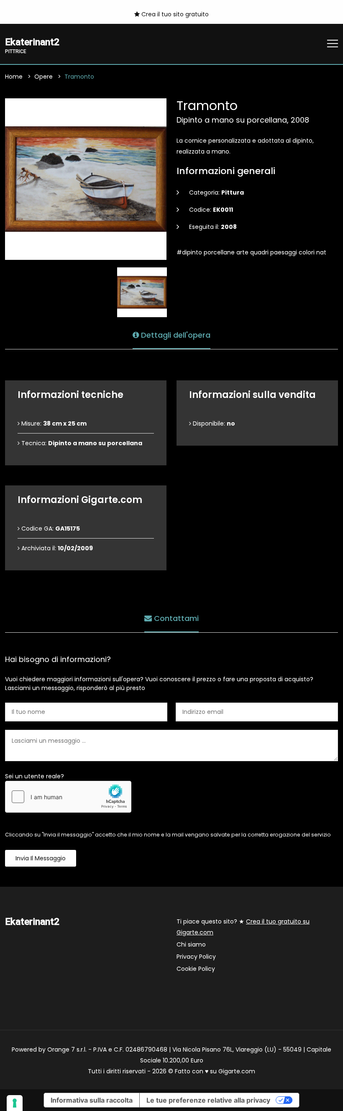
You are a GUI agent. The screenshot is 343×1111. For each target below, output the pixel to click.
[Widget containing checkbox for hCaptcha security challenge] (68, 797)
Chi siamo (191, 944)
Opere (43, 77)
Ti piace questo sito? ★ (243, 927)
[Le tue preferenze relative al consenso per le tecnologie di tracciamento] (15, 1103)
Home (14, 77)
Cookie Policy (196, 969)
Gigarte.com (236, 1071)
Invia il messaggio (40, 858)
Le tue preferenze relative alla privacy (208, 1100)
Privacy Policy (196, 956)
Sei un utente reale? (34, 776)
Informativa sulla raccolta (92, 1100)
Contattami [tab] (175, 618)
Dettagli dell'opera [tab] (174, 335)
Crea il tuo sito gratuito (174, 14)
